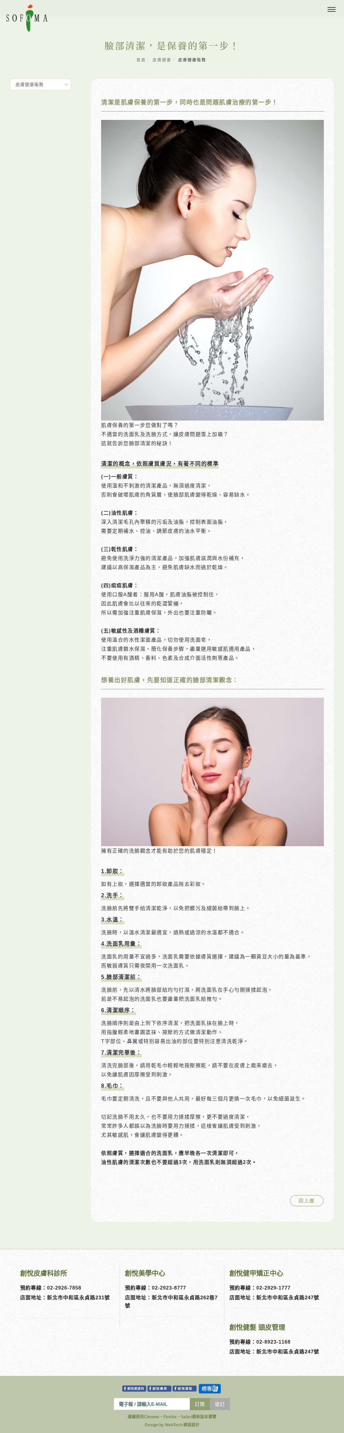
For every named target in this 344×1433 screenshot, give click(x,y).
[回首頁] (27, 17)
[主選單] (331, 9)
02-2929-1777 (273, 1288)
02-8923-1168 (273, 1342)
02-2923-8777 (169, 1288)
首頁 (141, 60)
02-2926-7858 (64, 1288)
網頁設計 (191, 1425)
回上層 (307, 1200)
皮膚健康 (162, 60)
